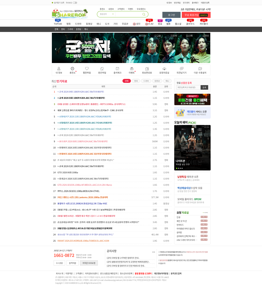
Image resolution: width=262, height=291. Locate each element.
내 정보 (169, 2)
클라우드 (190, 23)
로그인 (171, 15)
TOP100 (58, 23)
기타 (115, 23)
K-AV (151, 23)
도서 (107, 23)
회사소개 (59, 273)
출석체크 (195, 2)
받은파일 (177, 2)
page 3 (180, 168)
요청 (183, 213)
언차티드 (180, 224)
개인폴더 (204, 23)
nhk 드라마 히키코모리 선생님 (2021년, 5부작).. (196, 239)
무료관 (125, 23)
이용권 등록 (205, 2)
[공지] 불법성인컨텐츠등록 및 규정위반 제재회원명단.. (128, 261)
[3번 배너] (130, 61)
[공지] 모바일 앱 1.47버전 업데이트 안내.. (123, 257)
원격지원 (72, 262)
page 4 (182, 168)
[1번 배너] (126, 61)
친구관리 (186, 2)
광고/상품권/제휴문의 (109, 273)
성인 (138, 23)
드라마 (78, 23)
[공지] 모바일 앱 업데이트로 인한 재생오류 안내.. (126, 265)
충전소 (102, 8)
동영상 (89, 23)
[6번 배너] (135, 61)
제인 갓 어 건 (182, 220)
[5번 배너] (133, 61)
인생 (178, 217)
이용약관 (69, 273)
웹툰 (168, 23)
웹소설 (178, 23)
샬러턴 (179, 232)
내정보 (111, 8)
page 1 (176, 168)
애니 (99, 23)
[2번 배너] (128, 61)
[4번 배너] (132, 61)
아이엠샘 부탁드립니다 (186, 228)
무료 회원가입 (196, 15)
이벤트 (130, 8)
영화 (68, 23)
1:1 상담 (59, 262)
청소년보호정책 (126, 273)
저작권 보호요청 (88, 262)
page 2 (178, 168)
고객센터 (120, 8)
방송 (160, 23)
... (153, 251)
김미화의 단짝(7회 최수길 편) (188, 236)
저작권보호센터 (91, 273)
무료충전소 (141, 8)
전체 (56, 29)
